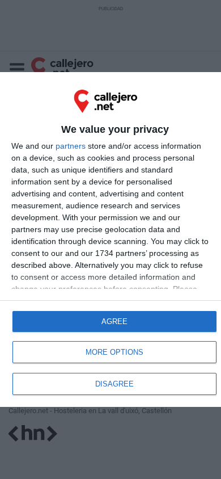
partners (71, 146)
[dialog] (110, 239)
